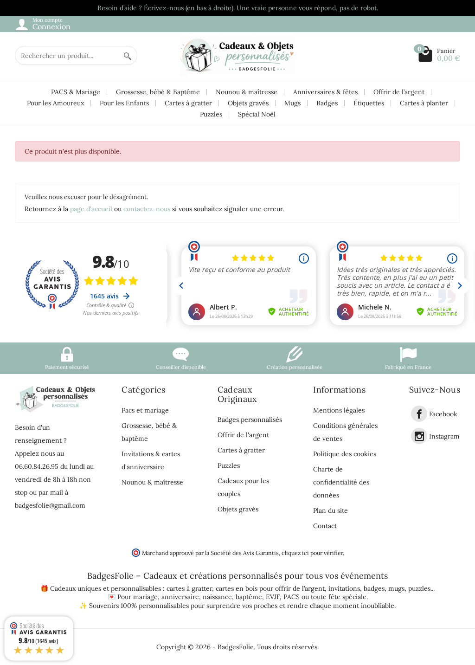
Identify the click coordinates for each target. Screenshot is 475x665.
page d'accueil (91, 209)
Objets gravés (248, 103)
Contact (325, 526)
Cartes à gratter (188, 103)
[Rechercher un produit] (127, 55)
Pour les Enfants (124, 103)
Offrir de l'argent (243, 435)
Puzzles (211, 114)
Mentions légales (339, 410)
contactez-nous (146, 209)
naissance (217, 597)
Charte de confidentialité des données (341, 482)
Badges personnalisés (250, 419)
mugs (396, 588)
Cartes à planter (424, 103)
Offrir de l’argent (398, 92)
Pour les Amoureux (55, 103)
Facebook (443, 414)
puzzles (419, 588)
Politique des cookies (344, 454)
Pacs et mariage (145, 410)
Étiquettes (368, 103)
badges (374, 588)
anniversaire (180, 597)
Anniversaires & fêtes (325, 92)
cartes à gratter (189, 588)
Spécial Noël (257, 114)
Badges (327, 103)
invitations (344, 588)
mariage (145, 597)
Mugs (292, 103)
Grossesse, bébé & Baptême (158, 92)
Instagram (444, 436)
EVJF (273, 597)
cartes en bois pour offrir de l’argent (270, 588)
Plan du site (330, 510)
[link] (419, 414)
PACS (291, 597)
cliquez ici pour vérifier (312, 552)
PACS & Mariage (75, 92)
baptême (249, 597)
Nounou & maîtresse (246, 92)
